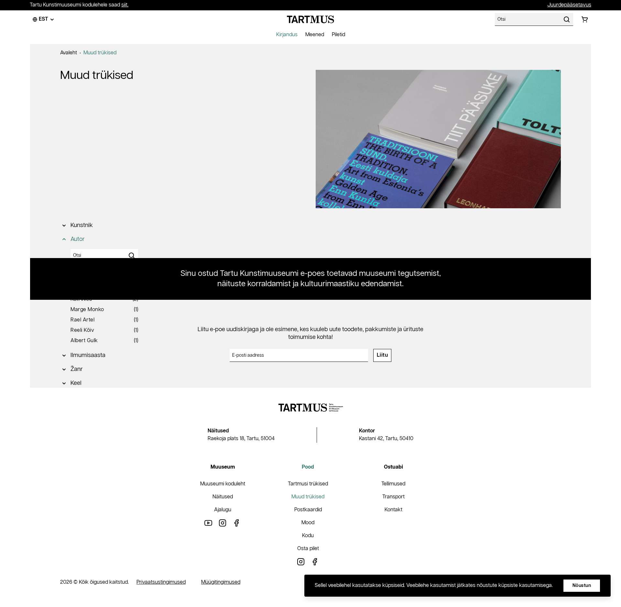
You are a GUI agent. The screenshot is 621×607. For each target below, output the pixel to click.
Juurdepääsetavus (569, 5)
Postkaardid (308, 510)
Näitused (222, 497)
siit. (124, 5)
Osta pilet (308, 548)
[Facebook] (237, 523)
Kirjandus (287, 35)
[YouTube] (208, 523)
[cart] (584, 19)
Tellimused (393, 484)
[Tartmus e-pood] (310, 19)
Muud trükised (99, 53)
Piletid (338, 35)
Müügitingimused (220, 582)
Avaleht (68, 53)
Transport (393, 497)
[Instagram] (222, 523)
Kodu (308, 535)
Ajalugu (222, 510)
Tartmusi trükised (308, 484)
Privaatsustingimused (161, 582)
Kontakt (393, 510)
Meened (314, 35)
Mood (307, 523)
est (43, 19)
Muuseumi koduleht (222, 484)
